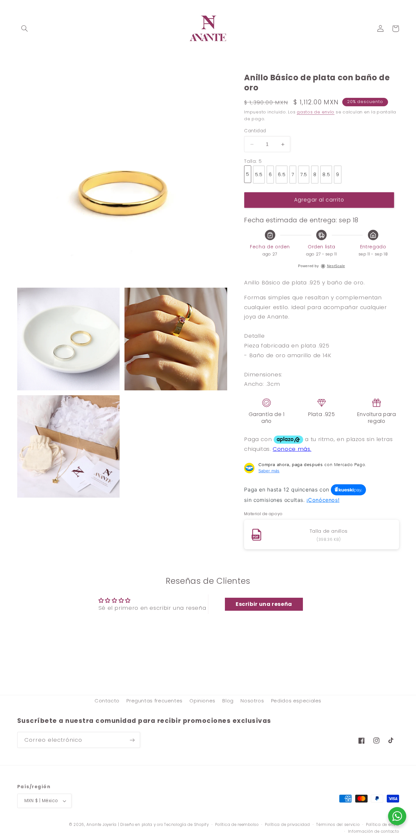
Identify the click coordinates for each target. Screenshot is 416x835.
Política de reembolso (236, 824)
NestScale (336, 266)
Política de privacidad (287, 824)
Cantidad (255, 131)
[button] (24, 28)
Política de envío (382, 824)
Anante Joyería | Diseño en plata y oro (124, 824)
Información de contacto (373, 831)
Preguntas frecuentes (154, 701)
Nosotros (252, 701)
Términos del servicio (337, 824)
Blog (228, 701)
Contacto (107, 701)
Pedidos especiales (296, 701)
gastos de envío (315, 112)
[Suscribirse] (131, 740)
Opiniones (202, 701)
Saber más (269, 471)
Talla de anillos (329, 531)
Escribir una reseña (264, 604)
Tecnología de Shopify (186, 824)
